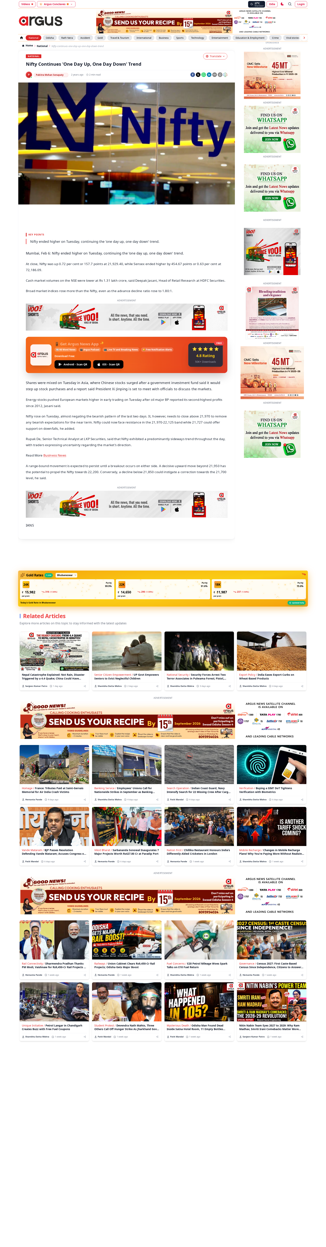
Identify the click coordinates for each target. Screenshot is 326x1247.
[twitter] (198, 74)
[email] (214, 74)
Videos (25, 4)
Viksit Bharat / (103, 850)
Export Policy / (248, 674)
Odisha (50, 37)
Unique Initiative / (33, 1025)
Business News (54, 455)
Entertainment (220, 37)
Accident (85, 37)
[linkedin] (209, 74)
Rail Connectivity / (33, 963)
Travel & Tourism (119, 37)
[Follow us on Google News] (225, 75)
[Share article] (85, 686)
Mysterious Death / (179, 1025)
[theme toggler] (282, 4)
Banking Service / (105, 788)
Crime (275, 37)
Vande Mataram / (33, 850)
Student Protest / (105, 1025)
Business (164, 37)
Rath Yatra (67, 37)
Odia (272, 4)
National (33, 37)
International (144, 37)
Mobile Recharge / (250, 850)
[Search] (290, 4)
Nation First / (175, 850)
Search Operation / (179, 788)
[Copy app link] (220, 74)
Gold (100, 37)
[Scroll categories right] (304, 37)
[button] (67, 589)
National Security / (178, 674)
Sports (180, 37)
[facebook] (192, 74)
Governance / (247, 963)
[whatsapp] (203, 74)
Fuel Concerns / (176, 963)
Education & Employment (250, 37)
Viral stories (292, 37)
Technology (197, 37)
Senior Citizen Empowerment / (113, 674)
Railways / (100, 963)
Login (301, 4)
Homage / (28, 788)
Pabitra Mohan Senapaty (50, 74)
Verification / (247, 788)
